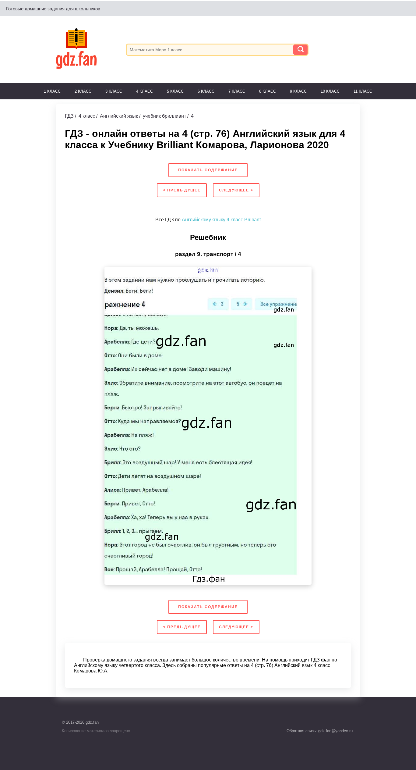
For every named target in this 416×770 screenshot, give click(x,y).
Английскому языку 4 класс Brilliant (221, 219)
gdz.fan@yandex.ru (335, 731)
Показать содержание (208, 170)
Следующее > (236, 190)
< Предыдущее (182, 190)
